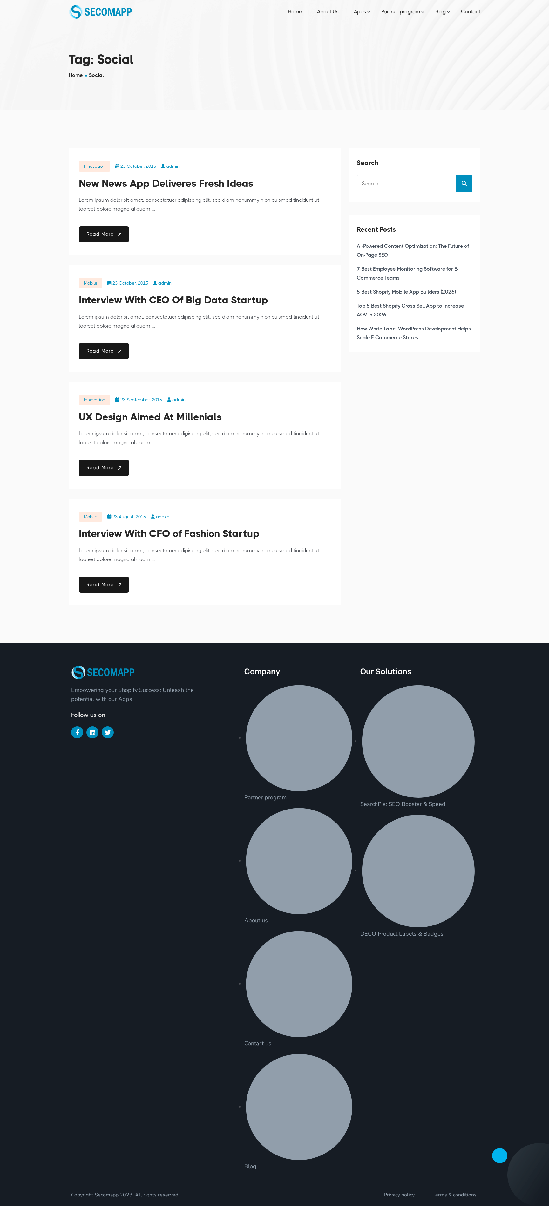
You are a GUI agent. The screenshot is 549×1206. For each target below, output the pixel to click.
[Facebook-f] (77, 732)
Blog (440, 12)
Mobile (90, 283)
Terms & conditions (454, 1194)
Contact (470, 12)
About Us (328, 12)
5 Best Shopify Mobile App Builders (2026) (406, 292)
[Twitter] (108, 732)
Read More (100, 234)
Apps (360, 12)
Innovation (94, 166)
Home (295, 12)
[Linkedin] (92, 732)
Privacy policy (399, 1194)
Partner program (400, 12)
